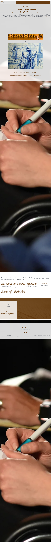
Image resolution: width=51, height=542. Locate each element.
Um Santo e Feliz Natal (25, 40)
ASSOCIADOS (21, 2)
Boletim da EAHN (44, 283)
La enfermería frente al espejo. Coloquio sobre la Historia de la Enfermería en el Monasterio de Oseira (25, 75)
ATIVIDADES (26, 2)
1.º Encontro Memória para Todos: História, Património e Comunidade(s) (8, 335)
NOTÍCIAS (30, 2)
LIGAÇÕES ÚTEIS (35, 2)
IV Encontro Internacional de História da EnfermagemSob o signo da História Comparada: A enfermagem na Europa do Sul (42, 335)
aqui (46, 16)
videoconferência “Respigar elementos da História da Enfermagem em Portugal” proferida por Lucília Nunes (32, 284)
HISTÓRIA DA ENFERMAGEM (45, 2)
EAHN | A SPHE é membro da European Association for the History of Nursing (8, 304)
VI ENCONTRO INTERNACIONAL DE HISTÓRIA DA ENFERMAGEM (25, 69)
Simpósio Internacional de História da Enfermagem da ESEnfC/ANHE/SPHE (25, 72)
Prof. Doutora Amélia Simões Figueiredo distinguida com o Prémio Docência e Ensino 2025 (6, 284)
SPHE (17, 2)
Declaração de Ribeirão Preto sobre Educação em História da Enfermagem (9, 306)
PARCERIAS (39, 2)
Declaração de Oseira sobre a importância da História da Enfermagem (8, 307)
